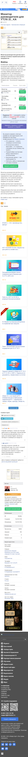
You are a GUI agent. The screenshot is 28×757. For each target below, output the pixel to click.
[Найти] (25, 639)
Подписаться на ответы (8, 415)
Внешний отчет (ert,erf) (11, 563)
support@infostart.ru (8, 715)
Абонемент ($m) (9, 598)
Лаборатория (8, 649)
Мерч (5, 682)
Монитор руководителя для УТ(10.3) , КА (12, 17)
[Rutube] (6, 749)
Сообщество (5, 688)
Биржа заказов (9, 676)
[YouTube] (2, 749)
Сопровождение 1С (10, 655)
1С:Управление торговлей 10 (12, 571)
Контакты (4, 697)
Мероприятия (8, 670)
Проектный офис (9, 667)
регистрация (5, 461)
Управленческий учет (10, 594)
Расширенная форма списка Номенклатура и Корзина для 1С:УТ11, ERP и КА (11, 274)
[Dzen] (14, 744)
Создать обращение (10, 719)
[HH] (10, 744)
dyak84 (6, 443)
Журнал (6, 643)
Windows (7, 576)
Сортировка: (10, 421)
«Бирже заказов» (19, 139)
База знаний (8, 646)
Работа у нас (5, 695)
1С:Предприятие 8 (9, 567)
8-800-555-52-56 (7, 713)
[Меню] (2, 2)
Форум (6, 679)
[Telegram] (2, 744)
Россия (7, 580)
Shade (6, 428)
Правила (4, 691)
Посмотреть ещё (13, 408)
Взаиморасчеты (9, 552)
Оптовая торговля (15, 554)
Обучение (7, 661)
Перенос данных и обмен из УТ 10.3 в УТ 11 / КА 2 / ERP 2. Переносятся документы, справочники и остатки (14, 373)
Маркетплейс (8, 664)
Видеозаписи (8, 673)
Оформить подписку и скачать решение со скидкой (14, 126)
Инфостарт (4, 199)
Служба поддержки (10, 701)
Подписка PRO (6, 689)
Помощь (4, 693)
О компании (5, 685)
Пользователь (8, 558)
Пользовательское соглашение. (10, 730)
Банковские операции (10, 550)
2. (2, 443)
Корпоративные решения (12, 658)
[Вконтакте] (6, 744)
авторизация (13, 461)
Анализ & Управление (11, 652)
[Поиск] (6, 2)
